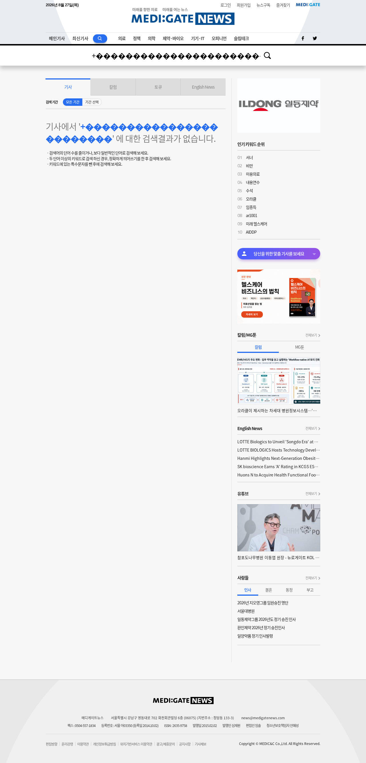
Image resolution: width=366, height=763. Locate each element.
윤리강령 (67, 744)
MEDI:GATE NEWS (183, 16)
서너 (249, 157)
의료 (122, 38)
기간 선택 (92, 102)
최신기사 (80, 38)
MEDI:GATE (308, 4)
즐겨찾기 (283, 5)
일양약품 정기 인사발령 (255, 636)
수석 (249, 190)
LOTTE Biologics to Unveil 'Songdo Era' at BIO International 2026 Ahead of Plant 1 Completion (278, 441)
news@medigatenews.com (263, 717)
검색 (267, 55)
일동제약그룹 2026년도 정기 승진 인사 (266, 619)
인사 (247, 590)
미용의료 (253, 174)
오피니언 (219, 38)
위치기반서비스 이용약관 (136, 744)
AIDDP (251, 232)
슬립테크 (241, 38)
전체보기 (311, 335)
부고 (310, 590)
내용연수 (253, 182)
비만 (249, 165)
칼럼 (258, 347)
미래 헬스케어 (256, 223)
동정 (289, 590)
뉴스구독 (263, 5)
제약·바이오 (173, 38)
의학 (151, 38)
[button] (68, 87)
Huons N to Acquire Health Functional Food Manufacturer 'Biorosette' (278, 475)
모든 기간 (72, 102)
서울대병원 (245, 611)
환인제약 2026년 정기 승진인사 (261, 627)
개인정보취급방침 (104, 744)
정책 (136, 38)
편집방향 (51, 744)
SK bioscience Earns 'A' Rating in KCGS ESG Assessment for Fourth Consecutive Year (278, 466)
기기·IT (197, 38)
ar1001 (251, 215)
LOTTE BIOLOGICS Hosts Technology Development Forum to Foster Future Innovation (278, 450)
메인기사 (57, 38)
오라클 (251, 199)
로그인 (225, 5)
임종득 (251, 207)
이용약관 (83, 744)
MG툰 (299, 347)
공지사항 (184, 744)
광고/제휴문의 (165, 744)
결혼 (268, 590)
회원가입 (243, 5)
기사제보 (200, 744)
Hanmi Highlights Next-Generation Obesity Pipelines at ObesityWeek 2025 (278, 458)
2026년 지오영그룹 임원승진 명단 (262, 602)
